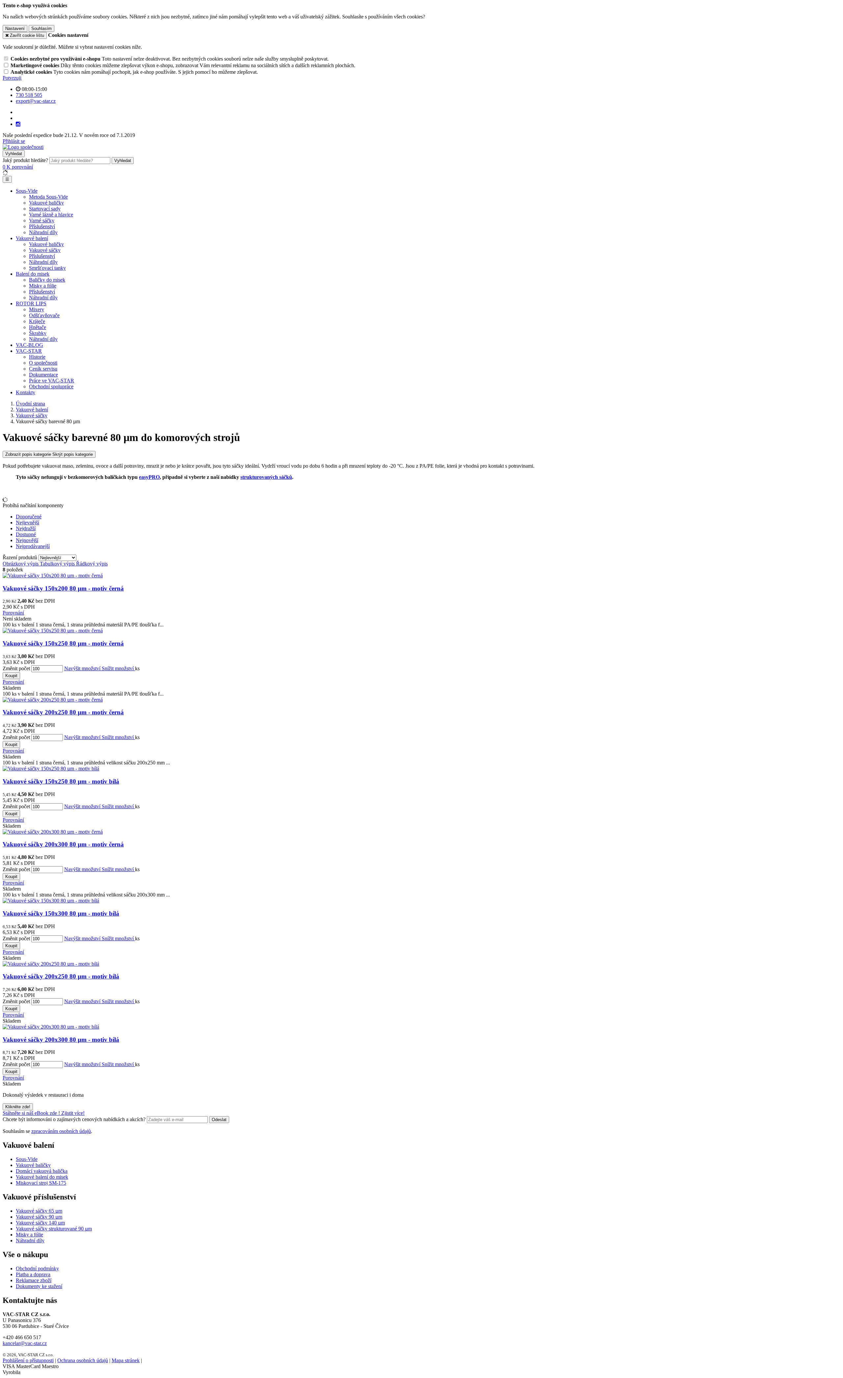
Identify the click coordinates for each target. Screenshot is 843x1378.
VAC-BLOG (29, 345)
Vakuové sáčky (45, 250)
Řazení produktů (21, 557)
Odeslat (219, 1119)
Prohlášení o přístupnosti (28, 1360)
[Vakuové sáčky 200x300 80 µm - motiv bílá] (51, 1027)
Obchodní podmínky (37, 1268)
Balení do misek (32, 274)
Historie (37, 357)
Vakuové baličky (46, 203)
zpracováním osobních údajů (61, 1131)
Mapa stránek (126, 1360)
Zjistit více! (73, 1113)
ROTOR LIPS (31, 303)
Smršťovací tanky (47, 268)
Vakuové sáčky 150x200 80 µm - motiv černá (63, 588)
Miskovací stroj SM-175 (41, 1183)
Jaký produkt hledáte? (25, 160)
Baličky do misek (47, 280)
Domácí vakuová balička (42, 1171)
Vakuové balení (32, 238)
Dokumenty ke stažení (39, 1286)
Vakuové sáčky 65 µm (39, 1211)
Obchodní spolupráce (51, 386)
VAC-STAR (29, 351)
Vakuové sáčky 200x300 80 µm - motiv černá (63, 844)
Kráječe (37, 321)
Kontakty (25, 392)
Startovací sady (45, 208)
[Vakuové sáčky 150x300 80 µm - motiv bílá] (51, 900)
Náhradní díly (43, 232)
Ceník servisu (43, 369)
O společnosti (43, 363)
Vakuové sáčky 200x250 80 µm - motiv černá (63, 712)
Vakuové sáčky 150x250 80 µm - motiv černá (63, 643)
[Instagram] (18, 124)
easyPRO (149, 477)
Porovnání (13, 613)
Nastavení (15, 28)
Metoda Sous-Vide (48, 197)
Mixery (36, 309)
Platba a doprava (33, 1274)
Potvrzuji (12, 78)
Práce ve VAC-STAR (51, 380)
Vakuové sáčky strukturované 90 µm (54, 1228)
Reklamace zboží (33, 1280)
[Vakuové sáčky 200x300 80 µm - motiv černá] (53, 832)
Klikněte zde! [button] (17, 1106)
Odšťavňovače (44, 315)
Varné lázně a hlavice (51, 214)
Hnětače (37, 327)
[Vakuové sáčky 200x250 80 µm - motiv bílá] (51, 964)
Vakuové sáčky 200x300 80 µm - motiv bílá (61, 1039)
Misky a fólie (42, 286)
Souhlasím (41, 28)
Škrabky (37, 333)
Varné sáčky (41, 220)
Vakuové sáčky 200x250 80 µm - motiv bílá (61, 976)
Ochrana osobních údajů (82, 1360)
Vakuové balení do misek (42, 1177)
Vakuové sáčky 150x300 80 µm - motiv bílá (61, 913)
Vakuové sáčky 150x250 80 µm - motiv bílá (61, 781)
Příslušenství (42, 226)
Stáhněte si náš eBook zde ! (32, 1113)
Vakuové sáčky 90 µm (39, 1217)
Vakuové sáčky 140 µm (40, 1223)
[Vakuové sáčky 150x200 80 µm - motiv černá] (53, 575)
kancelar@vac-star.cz (25, 1343)
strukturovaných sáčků (266, 477)
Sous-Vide (27, 191)
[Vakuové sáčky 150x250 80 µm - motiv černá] (53, 630)
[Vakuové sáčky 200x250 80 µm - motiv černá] (53, 700)
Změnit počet (16, 668)
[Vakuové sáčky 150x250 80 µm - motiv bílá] (51, 768)
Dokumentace (43, 374)
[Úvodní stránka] (23, 147)
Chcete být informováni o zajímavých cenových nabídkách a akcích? (75, 1119)
